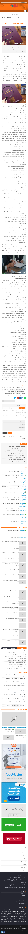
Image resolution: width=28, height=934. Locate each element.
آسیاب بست (23, 898)
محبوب (13, 648)
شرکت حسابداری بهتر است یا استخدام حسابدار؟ (17, 885)
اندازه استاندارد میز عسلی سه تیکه (13, 530)
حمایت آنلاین (23, 895)
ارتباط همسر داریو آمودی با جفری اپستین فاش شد (17, 877)
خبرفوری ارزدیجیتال (22, 893)
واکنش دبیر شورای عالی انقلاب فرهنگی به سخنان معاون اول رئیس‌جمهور (13, 682)
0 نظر (10, 17)
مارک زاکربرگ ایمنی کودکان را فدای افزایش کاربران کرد (16, 705)
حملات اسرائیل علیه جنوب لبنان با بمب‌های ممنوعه (17, 446)
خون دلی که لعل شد (15, 635)
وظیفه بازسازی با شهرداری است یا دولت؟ (12, 569)
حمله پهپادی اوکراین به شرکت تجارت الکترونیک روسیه (16, 455)
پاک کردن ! (5, 433)
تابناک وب (20, 926)
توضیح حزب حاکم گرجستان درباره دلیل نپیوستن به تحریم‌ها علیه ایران (14, 452)
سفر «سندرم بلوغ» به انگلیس (14, 590)
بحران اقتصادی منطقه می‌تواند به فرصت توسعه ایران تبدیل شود (15, 393)
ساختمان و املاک (23, 527)
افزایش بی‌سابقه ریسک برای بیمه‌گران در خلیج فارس (10, 552)
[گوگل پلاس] (18, 398)
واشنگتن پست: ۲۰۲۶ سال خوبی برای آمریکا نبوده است (16, 448)
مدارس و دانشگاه (23, 672)
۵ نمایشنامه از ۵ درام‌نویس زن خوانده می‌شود (11, 612)
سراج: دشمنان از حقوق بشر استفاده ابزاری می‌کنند (17, 459)
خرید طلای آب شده (22, 903)
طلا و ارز (25, 467)
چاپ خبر (5, 17)
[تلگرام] (22, 398)
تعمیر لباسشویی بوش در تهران (20, 902)
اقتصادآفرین (23, 897)
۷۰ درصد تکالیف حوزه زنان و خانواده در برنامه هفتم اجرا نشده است (14, 727)
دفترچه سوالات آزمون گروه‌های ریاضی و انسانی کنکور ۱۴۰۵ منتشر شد (14, 674)
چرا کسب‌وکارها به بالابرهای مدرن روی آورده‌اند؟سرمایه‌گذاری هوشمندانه (13, 387)
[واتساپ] (25, 398)
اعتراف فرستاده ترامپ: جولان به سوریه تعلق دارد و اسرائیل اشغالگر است (13, 463)
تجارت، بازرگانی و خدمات (22, 16)
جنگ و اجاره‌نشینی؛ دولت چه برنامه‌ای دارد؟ (12, 558)
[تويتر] (15, 398)
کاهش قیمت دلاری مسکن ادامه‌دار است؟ (12, 574)
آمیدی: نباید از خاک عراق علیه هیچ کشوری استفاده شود (16, 453)
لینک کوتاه (17, 401)
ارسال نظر (10, 433)
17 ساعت (22, 676)
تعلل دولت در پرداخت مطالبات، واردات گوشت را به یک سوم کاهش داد (13, 395)
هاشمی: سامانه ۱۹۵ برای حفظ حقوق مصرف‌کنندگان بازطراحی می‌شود (14, 701)
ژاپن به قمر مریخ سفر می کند (20, 692)
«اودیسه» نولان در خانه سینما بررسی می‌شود (11, 624)
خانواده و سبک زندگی (22, 709)
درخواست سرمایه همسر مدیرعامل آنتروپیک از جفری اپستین (16, 879)
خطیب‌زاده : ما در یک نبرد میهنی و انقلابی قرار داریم (17, 457)
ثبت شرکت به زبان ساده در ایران (15, 23)
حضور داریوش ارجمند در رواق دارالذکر (12, 640)
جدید (22, 648)
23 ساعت (19, 687)
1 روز (21, 696)
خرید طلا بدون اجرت (22, 900)
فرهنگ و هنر (24, 588)
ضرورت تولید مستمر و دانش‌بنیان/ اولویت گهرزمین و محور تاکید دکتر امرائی (13, 884)
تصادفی (5, 648)
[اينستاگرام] (4, 932)
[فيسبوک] (20, 398)
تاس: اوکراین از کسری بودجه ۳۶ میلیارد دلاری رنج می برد (16, 450)
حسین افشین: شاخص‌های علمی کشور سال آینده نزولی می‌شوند (15, 887)
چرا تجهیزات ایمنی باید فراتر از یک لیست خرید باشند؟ (16, 391)
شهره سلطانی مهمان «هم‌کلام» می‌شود (12, 618)
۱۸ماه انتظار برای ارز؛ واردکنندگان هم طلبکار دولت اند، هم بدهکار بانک (14, 389)
